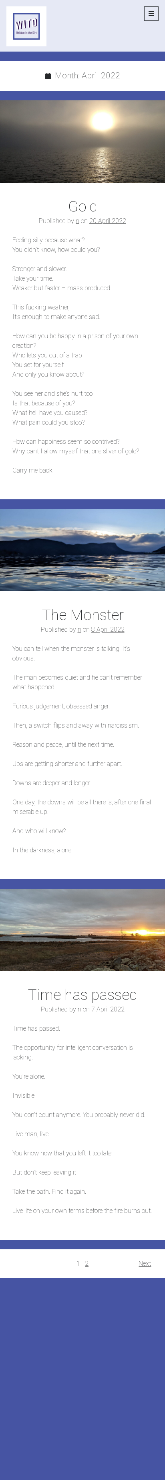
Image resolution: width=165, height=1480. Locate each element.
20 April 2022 (107, 221)
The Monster (82, 550)
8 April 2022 (108, 629)
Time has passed (82, 930)
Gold (82, 141)
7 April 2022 (108, 1009)
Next (145, 1263)
